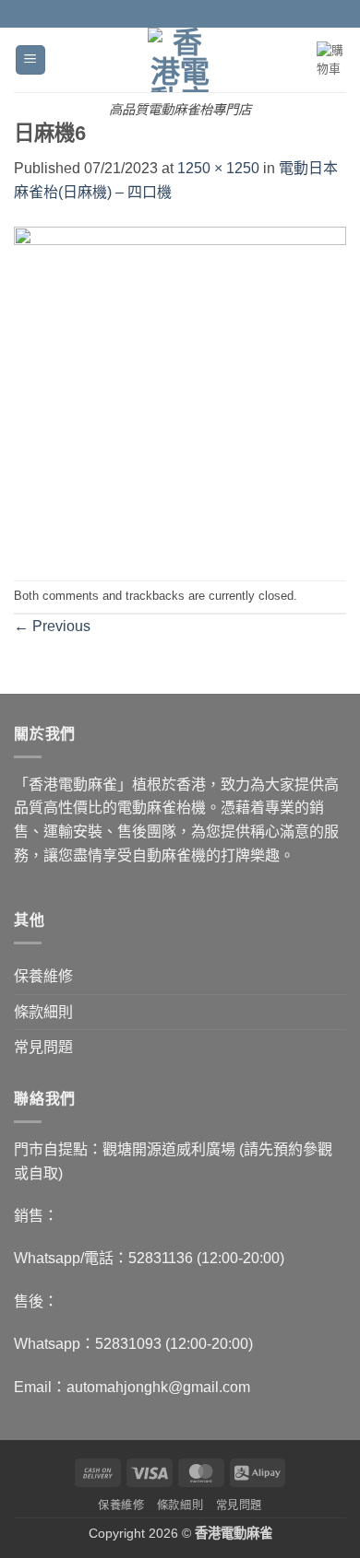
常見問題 (43, 1047)
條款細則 (43, 1012)
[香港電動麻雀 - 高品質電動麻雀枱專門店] (180, 60)
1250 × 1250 (218, 168)
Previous (52, 626)
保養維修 (43, 976)
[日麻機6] (180, 391)
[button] (30, 60)
